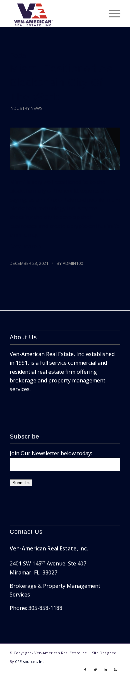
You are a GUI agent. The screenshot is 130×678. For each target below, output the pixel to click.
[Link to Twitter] (95, 670)
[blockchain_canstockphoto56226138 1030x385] (65, 149)
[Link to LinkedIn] (105, 670)
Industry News (26, 108)
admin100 (73, 263)
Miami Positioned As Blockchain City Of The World (61, 82)
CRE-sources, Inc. (30, 661)
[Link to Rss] (115, 670)
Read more (23, 246)
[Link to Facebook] (85, 670)
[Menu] (111, 13)
